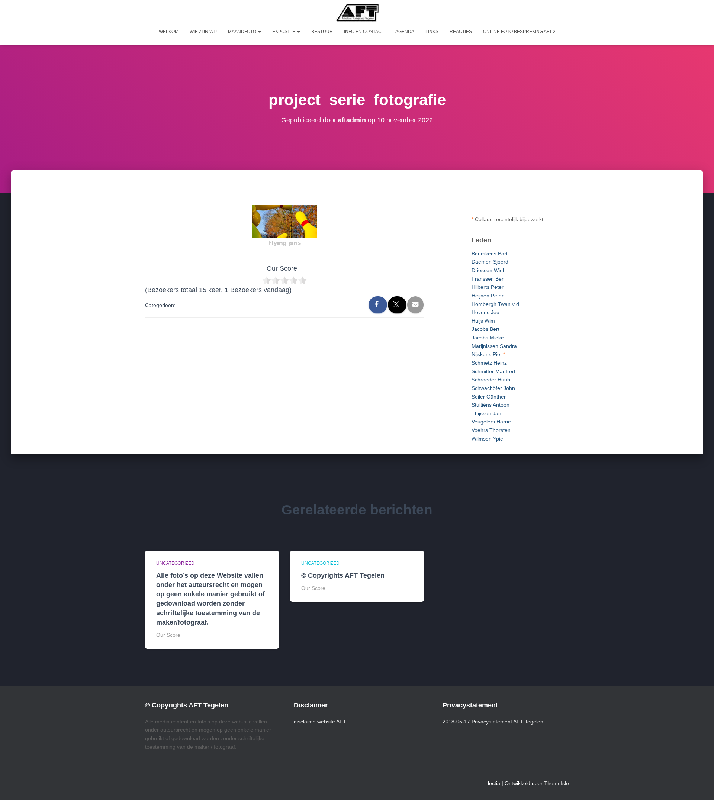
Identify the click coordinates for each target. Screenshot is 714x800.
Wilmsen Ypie (487, 439)
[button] (259, 31)
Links (431, 31)
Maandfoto (242, 31)
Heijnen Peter (488, 296)
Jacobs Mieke (488, 338)
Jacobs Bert (485, 329)
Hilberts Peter (488, 287)
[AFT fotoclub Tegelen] (357, 13)
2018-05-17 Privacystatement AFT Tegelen (493, 722)
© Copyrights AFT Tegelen (343, 575)
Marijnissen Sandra (494, 346)
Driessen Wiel (488, 270)
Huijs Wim (483, 321)
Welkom (168, 31)
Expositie (284, 31)
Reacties (461, 31)
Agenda (404, 31)
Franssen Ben (488, 279)
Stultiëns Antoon (490, 405)
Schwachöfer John (493, 388)
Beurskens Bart (490, 254)
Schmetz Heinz (489, 363)
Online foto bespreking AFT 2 (519, 31)
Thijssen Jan (486, 413)
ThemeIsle (556, 783)
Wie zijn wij (203, 31)
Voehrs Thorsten (491, 430)
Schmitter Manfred (493, 371)
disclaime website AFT (320, 722)
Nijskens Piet (487, 354)
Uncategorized (175, 563)
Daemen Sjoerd (490, 262)
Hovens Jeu (485, 312)
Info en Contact (364, 31)
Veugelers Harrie (491, 422)
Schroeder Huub (491, 380)
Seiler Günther (489, 397)
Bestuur (322, 31)
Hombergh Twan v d (495, 304)
